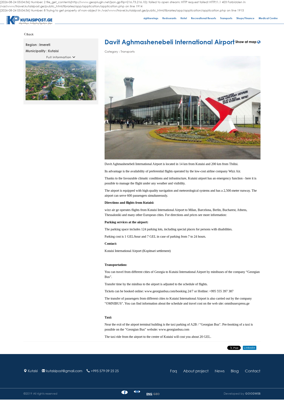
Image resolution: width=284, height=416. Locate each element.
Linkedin (249, 347)
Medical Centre (268, 18)
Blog (235, 371)
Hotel (183, 18)
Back (29, 34)
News (220, 371)
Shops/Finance (245, 18)
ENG (149, 394)
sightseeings (150, 18)
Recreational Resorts (203, 18)
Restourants (169, 18)
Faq (173, 371)
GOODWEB (252, 393)
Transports (226, 18)
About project (196, 371)
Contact (252, 371)
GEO (156, 394)
